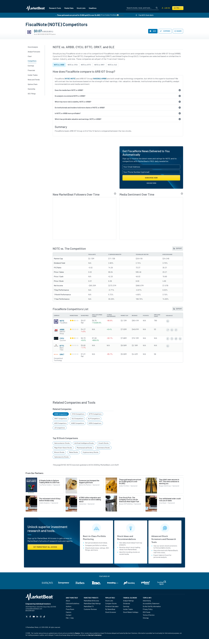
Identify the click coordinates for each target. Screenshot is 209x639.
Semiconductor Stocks (62, 443)
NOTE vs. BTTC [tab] (86, 65)
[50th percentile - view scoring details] (74, 320)
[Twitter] (27, 617)
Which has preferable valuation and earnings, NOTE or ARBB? (78, 119)
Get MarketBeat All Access (45, 547)
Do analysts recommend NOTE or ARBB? (70, 96)
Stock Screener (110, 612)
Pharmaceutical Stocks (84, 448)
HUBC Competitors (77, 423)
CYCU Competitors (78, 414)
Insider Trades (128, 609)
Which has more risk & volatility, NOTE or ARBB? (73, 102)
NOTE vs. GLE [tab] (112, 65)
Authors (68, 606)
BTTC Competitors (95, 414)
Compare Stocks (111, 603)
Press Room (70, 609)
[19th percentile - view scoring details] (74, 345)
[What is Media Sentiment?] (182, 194)
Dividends (126, 603)
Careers (68, 612)
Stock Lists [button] (81, 8)
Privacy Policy (148, 609)
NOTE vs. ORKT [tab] (99, 65)
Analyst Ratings (128, 601)
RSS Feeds (146, 612)
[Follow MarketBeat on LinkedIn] (37, 617)
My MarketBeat (110, 609)
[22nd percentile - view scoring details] (74, 329)
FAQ (67, 618)
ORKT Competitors (60, 418)
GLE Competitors (77, 418)
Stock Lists (109, 601)
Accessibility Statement (151, 603)
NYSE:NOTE (70, 78)
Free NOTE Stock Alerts (145, 15)
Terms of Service (148, 615)
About (68, 601)
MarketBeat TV (89, 606)
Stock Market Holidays (130, 612)
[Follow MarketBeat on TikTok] (44, 617)
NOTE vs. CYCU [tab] (73, 65)
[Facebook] (30, 617)
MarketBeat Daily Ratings (92, 603)
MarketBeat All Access (91, 601)
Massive (77, 633)
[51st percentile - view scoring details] (74, 338)
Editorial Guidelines (72, 603)
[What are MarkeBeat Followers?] (115, 194)
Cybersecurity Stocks (61, 457)
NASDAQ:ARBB (99, 78)
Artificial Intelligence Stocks (84, 443)
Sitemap (146, 618)
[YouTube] (34, 617)
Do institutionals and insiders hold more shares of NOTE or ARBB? (80, 108)
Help (72, 618)
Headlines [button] (92, 8)
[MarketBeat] (36, 8)
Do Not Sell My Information (152, 606)
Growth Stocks (104, 443)
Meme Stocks (73, 452)
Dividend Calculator (112, 606)
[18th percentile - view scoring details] (74, 354)
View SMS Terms (151, 183)
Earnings (126, 606)
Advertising (147, 601)
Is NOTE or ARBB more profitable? (68, 113)
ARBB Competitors (60, 414)
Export (179, 248)
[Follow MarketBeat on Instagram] (41, 617)
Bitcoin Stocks (59, 452)
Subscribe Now (151, 178)
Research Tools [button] (55, 8)
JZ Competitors (59, 428)
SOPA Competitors (95, 423)
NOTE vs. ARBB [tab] (59, 65)
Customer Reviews (90, 609)
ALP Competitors (94, 418)
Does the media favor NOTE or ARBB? (69, 90)
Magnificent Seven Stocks (63, 448)
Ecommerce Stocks (103, 448)
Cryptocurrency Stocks (90, 452)
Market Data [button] (68, 8)
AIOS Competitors (60, 423)
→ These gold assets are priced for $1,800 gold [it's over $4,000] (77, 15)
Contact (68, 615)
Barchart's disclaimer (95, 635)
